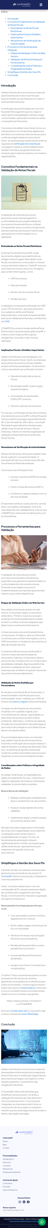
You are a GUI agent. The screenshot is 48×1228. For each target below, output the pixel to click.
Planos (5, 1141)
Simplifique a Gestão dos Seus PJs (24, 72)
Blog (4, 1144)
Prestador (6, 1187)
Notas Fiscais (8, 1169)
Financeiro (7, 1162)
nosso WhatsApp (29, 1014)
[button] (41, 4)
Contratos (7, 1166)
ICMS (7, 321)
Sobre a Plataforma (10, 1190)
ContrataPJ (6, 876)
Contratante (7, 1183)
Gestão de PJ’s (8, 1159)
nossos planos (28, 987)
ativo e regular (21, 701)
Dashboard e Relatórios (12, 1172)
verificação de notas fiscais (27, 143)
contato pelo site (18, 1010)
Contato (6, 1148)
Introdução (13, 18)
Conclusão (12, 75)
